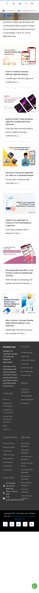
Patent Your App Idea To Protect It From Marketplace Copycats (18, 223)
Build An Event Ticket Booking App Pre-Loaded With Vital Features (19, 122)
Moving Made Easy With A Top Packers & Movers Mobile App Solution (19, 273)
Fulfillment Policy (19, 519)
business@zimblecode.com (28, 10)
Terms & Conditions (27, 516)
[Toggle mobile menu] (35, 16)
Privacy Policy (15, 516)
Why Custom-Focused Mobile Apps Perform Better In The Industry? (19, 323)
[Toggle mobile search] (31, 16)
